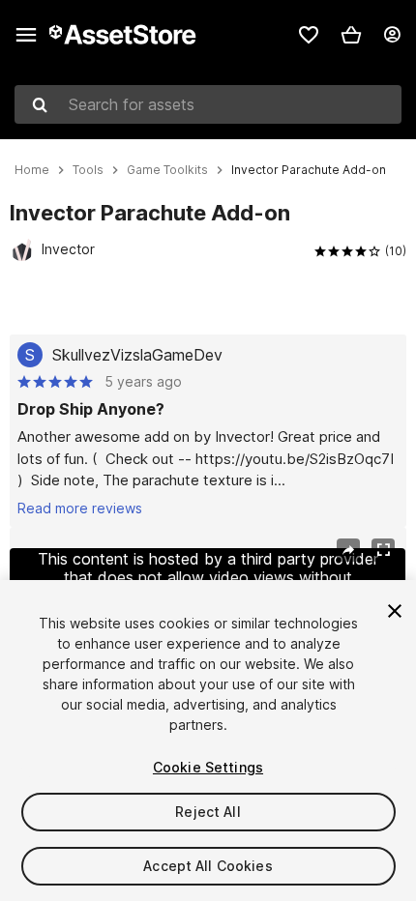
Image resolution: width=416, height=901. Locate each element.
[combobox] (208, 104)
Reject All (207, 811)
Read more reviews (79, 508)
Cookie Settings (208, 767)
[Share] (348, 550)
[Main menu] (26, 34)
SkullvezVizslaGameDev (137, 354)
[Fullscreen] (383, 550)
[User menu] (391, 34)
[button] (351, 34)
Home (32, 170)
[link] (308, 34)
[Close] (394, 611)
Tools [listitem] (88, 170)
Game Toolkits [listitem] (167, 170)
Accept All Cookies (208, 865)
